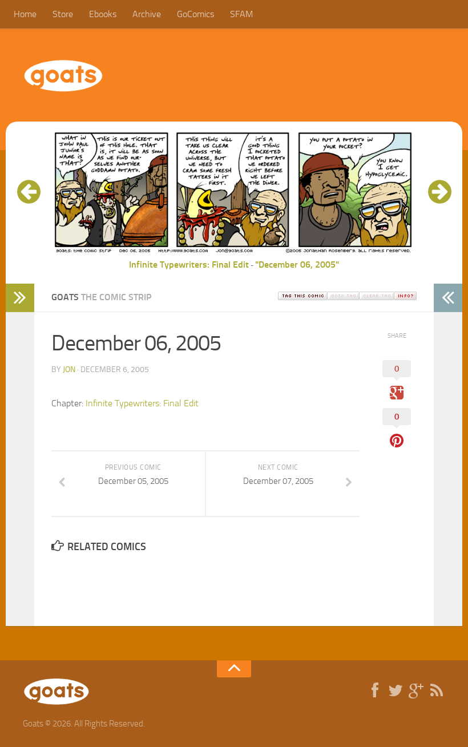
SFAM (241, 14)
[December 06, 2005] (234, 250)
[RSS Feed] (437, 691)
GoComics (195, 14)
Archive (146, 14)
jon (69, 369)
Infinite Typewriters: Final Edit (189, 264)
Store (63, 14)
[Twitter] (396, 691)
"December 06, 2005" (297, 264)
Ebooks (102, 14)
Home (25, 14)
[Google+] (416, 691)
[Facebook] (375, 691)
